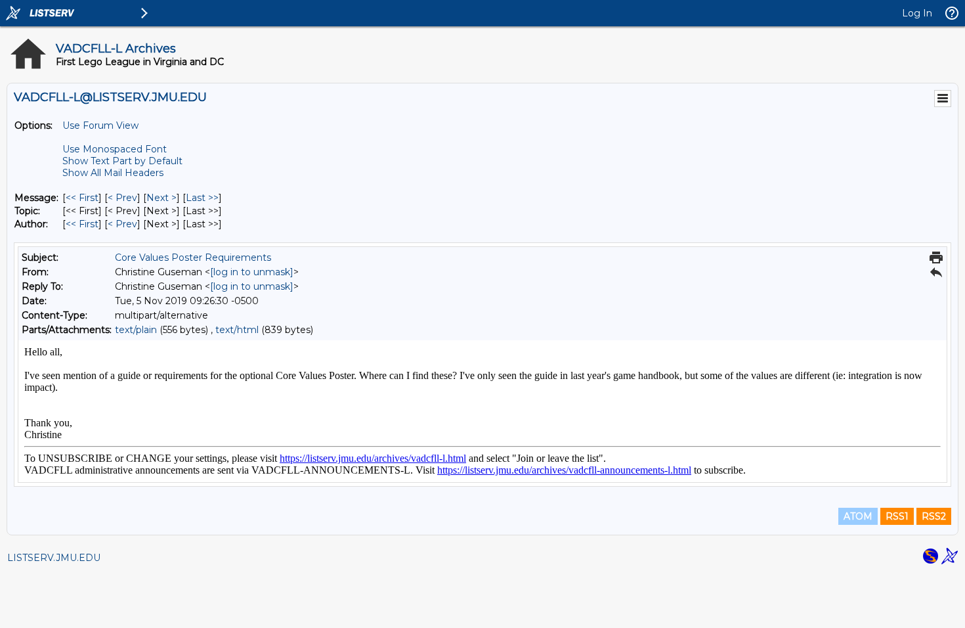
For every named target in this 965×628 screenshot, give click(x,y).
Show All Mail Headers (112, 173)
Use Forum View (100, 125)
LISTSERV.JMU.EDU (53, 558)
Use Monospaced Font (114, 149)
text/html (237, 330)
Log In (917, 13)
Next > (161, 198)
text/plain (136, 330)
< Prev (122, 198)
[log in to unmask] (251, 272)
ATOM (858, 516)
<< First (82, 198)
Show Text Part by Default (122, 161)
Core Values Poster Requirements (193, 257)
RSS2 (934, 516)
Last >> (202, 198)
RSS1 (897, 516)
